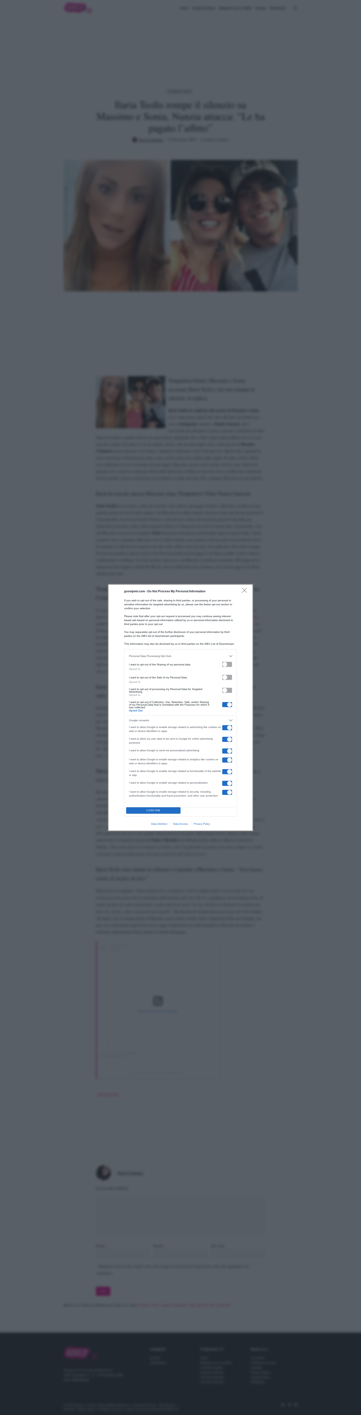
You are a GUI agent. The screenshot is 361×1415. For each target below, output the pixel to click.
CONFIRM (153, 810)
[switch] (227, 664)
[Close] (245, 591)
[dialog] (180, 707)
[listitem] (180, 656)
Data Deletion (159, 823)
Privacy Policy (202, 823)
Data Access (180, 823)
